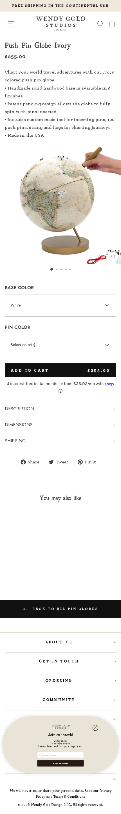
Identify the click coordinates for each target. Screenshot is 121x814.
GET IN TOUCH (59, 661)
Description (19, 409)
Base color (19, 287)
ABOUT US (59, 642)
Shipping (15, 441)
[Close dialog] (95, 728)
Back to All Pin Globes (64, 609)
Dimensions (19, 425)
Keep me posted (60, 763)
